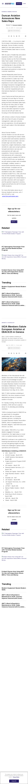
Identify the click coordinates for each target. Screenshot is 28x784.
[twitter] (14, 36)
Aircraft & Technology (8, 322)
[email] (19, 36)
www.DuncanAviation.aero (10, 196)
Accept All (14, 781)
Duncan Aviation (17, 25)
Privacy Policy (16, 777)
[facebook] (9, 36)
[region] (14, 778)
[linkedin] (11, 36)
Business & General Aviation (9, 11)
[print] (25, 36)
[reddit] (16, 36)
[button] (3, 4)
